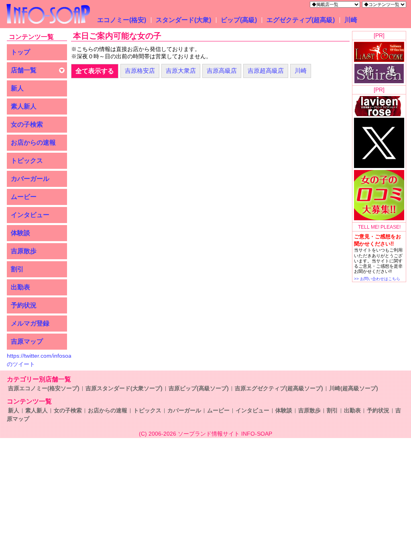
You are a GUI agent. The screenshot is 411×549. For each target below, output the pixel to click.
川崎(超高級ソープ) (353, 388)
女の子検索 (27, 124)
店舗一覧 (24, 70)
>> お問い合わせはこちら (377, 279)
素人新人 (24, 106)
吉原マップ (27, 341)
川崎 (350, 19)
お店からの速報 (33, 142)
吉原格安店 (140, 70)
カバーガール (30, 178)
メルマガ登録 (30, 323)
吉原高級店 (222, 70)
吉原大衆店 (181, 70)
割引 (17, 269)
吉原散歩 (24, 251)
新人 (17, 88)
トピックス (27, 160)
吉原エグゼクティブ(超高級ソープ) (279, 388)
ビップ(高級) (239, 19)
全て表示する (94, 71)
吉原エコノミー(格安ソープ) (43, 388)
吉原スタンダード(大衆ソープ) (124, 388)
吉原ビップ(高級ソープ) (199, 388)
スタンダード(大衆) (183, 19)
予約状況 (24, 305)
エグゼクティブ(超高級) (301, 19)
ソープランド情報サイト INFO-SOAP (225, 433)
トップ (20, 52)
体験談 (20, 232)
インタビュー (30, 214)
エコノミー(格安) (121, 19)
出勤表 (20, 287)
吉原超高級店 (266, 70)
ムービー (24, 196)
